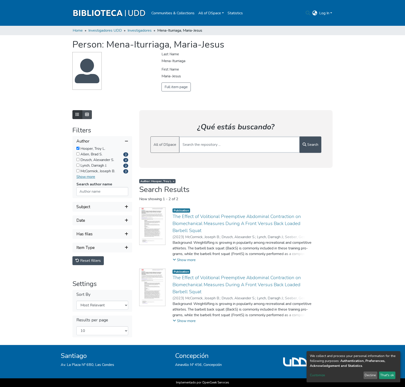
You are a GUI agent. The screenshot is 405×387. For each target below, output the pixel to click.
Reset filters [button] (90, 260)
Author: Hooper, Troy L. (157, 181)
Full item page (176, 87)
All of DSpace (165, 144)
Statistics (235, 13)
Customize (317, 375)
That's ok (387, 375)
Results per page (92, 320)
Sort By (83, 294)
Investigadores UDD (105, 30)
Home (78, 30)
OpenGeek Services (215, 382)
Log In (324, 13)
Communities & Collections (173, 13)
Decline (370, 375)
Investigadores (140, 30)
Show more (85, 176)
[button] (315, 13)
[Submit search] (308, 13)
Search (312, 144)
